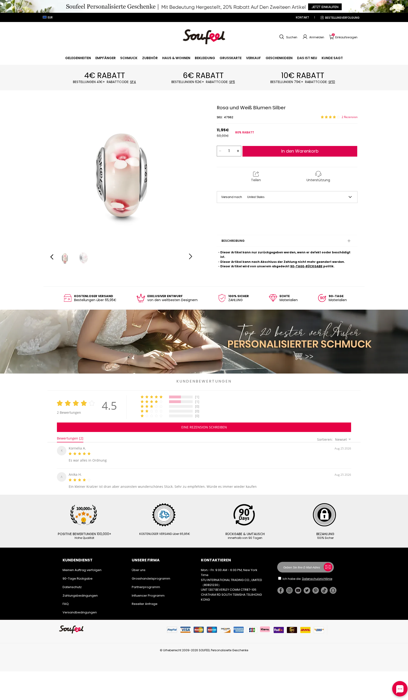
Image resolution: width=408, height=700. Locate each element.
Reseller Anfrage (144, 602)
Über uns (138, 568)
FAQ (66, 602)
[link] (78, 58)
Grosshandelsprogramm (151, 576)
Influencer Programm (148, 593)
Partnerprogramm (146, 585)
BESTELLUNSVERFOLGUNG (342, 18)
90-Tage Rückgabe (78, 576)
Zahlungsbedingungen (80, 593)
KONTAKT (302, 17)
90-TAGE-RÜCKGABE (306, 266)
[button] (287, 37)
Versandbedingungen (80, 610)
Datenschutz (72, 585)
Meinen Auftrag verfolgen (82, 568)
